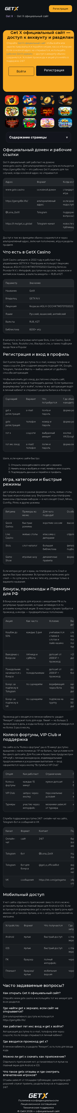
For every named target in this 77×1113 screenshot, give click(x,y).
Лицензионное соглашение (38, 1103)
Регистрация (60, 8)
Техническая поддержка (38, 1107)
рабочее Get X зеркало (20, 53)
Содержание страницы (28, 137)
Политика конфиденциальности (38, 1100)
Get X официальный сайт (31, 43)
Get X (9, 16)
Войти (21, 71)
